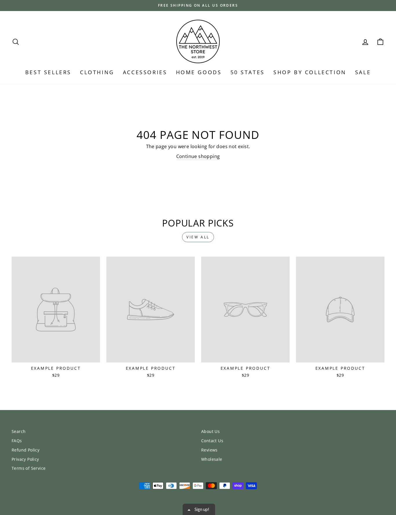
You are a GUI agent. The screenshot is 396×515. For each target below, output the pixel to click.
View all (198, 237)
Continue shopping (198, 156)
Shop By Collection (309, 72)
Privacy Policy (25, 459)
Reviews (209, 450)
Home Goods (199, 72)
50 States (247, 72)
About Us (210, 431)
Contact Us (212, 440)
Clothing (97, 72)
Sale (363, 72)
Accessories (145, 72)
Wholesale (211, 459)
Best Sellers (48, 72)
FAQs (17, 440)
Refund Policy (25, 450)
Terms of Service (29, 468)
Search (19, 431)
